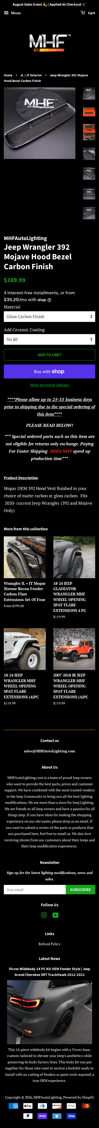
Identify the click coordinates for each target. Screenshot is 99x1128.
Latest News (49, 958)
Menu (15, 12)
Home (8, 75)
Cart (91, 13)
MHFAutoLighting (48, 1097)
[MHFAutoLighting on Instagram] (43, 916)
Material (12, 307)
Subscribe (80, 890)
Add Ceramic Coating (24, 330)
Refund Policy (49, 943)
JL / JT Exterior (31, 75)
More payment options (49, 384)
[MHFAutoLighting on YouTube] (55, 916)
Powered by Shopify (78, 1097)
